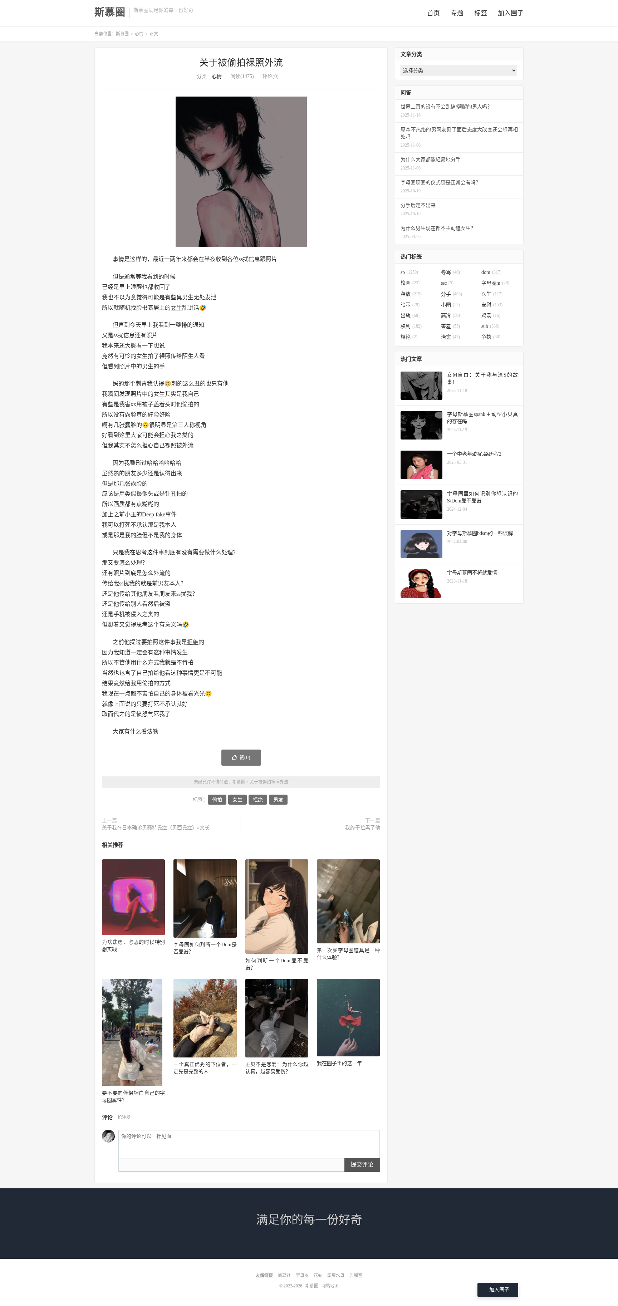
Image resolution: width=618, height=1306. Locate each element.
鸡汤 (490, 315)
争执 (490, 337)
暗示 (410, 305)
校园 (410, 283)
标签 (480, 13)
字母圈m (495, 283)
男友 (163, 583)
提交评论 (361, 1165)
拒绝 (192, 642)
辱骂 (450, 272)
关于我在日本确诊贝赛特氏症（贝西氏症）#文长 (156, 827)
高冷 (450, 315)
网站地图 (330, 1285)
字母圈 (302, 1275)
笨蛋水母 (335, 1275)
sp (409, 272)
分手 (451, 294)
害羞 (450, 326)
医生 (491, 294)
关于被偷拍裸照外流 (241, 63)
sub (490, 326)
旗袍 (409, 337)
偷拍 (187, 404)
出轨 (410, 315)
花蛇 (318, 1275)
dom (491, 272)
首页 (433, 13)
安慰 (491, 305)
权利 (411, 326)
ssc (447, 283)
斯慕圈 (110, 12)
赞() (244, 757)
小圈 (450, 305)
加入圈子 (511, 13)
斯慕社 (284, 1275)
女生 (176, 308)
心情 (139, 33)
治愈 (450, 337)
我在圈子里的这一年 (339, 1063)
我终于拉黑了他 (362, 827)
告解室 (355, 1275)
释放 (411, 294)
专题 (457, 13)
